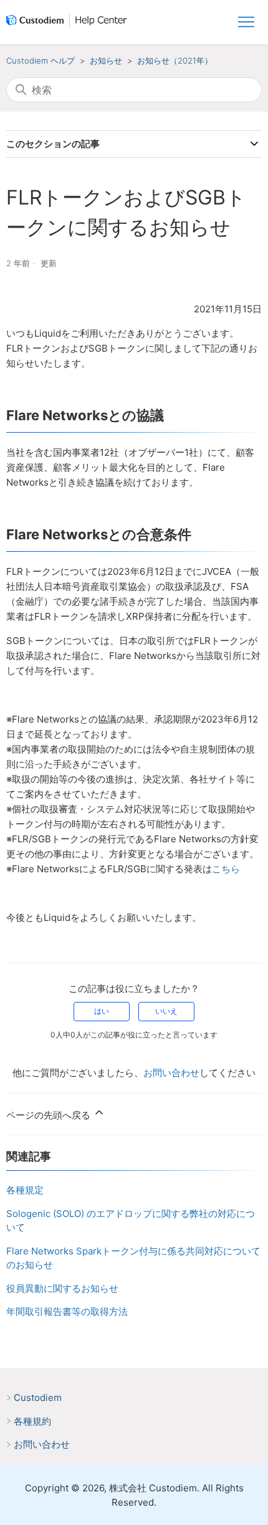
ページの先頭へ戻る (49, 1115)
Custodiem (38, 1397)
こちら (226, 869)
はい (101, 1011)
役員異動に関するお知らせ (62, 1288)
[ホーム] (69, 22)
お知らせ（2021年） (175, 60)
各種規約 (32, 1421)
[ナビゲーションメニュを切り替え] (246, 22)
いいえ (166, 1011)
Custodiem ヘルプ (40, 60)
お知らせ (106, 60)
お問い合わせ (171, 1073)
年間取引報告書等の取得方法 (67, 1311)
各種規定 (25, 1190)
